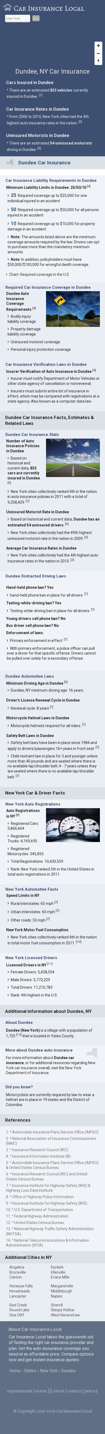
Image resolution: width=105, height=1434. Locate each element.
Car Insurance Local (49, 8)
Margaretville (62, 1286)
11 (50, 964)
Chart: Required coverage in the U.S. (39, 274)
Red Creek (18, 1305)
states (41, 1391)
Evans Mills (60, 1277)
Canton (15, 1277)
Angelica (16, 1267)
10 (78, 942)
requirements (19, 1391)
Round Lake (19, 1310)
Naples (56, 1296)
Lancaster (17, 1296)
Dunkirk (57, 1267)
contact (74, 1391)
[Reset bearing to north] (98, 61)
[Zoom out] (98, 53)
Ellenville (58, 1272)
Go (36, 18)
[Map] (52, 47)
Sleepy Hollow (63, 1310)
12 (19, 1034)
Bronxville (17, 1272)
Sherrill (57, 1305)
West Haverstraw (65, 1315)
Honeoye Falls (21, 1286)
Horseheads (19, 1291)
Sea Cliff (16, 1315)
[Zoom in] (98, 45)
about (58, 1391)
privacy (91, 1391)
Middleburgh (61, 1291)
